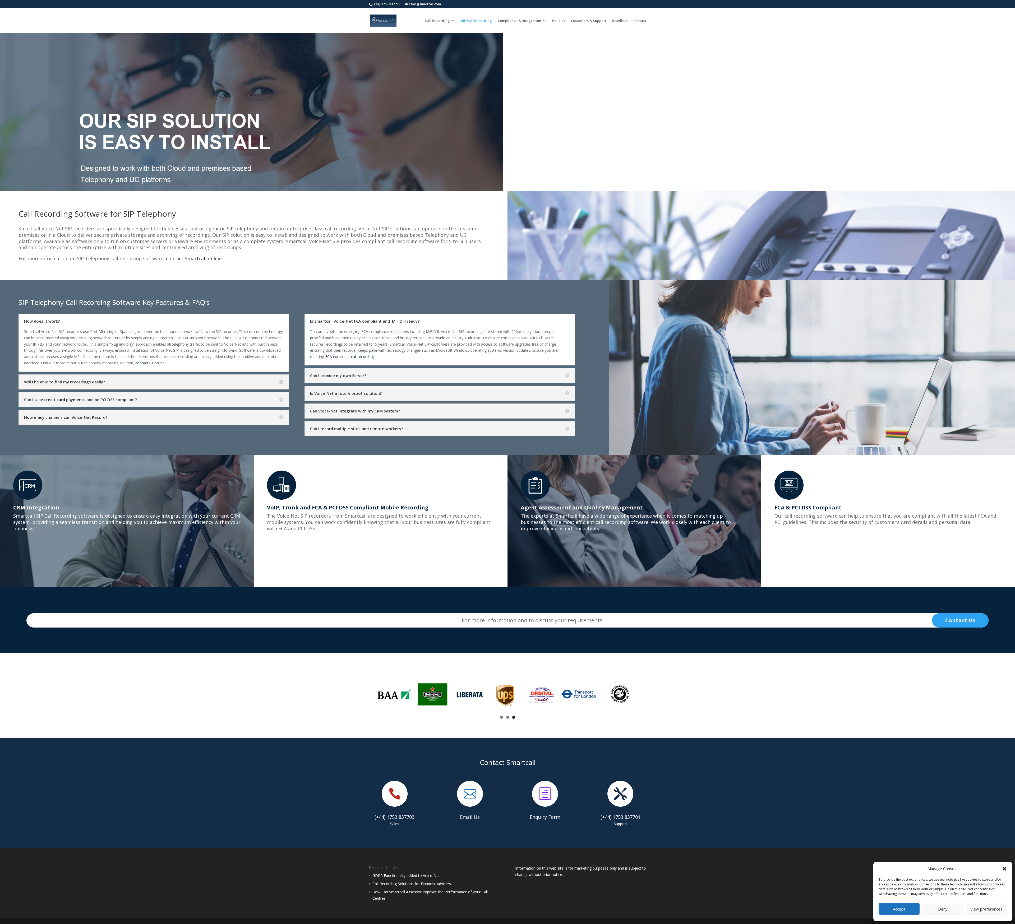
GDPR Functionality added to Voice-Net (406, 875)
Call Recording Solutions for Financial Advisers (411, 883)
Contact (639, 21)
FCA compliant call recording (349, 356)
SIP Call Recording (476, 21)
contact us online (150, 362)
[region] (251, 112)
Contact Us (960, 620)
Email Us (470, 817)
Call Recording (437, 21)
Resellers (620, 21)
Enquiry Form (545, 817)
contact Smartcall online (194, 258)
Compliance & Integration (519, 21)
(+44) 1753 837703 (394, 817)
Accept (899, 909)
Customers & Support (588, 21)
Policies (558, 21)
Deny (943, 909)
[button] (1004, 868)
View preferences (986, 909)
